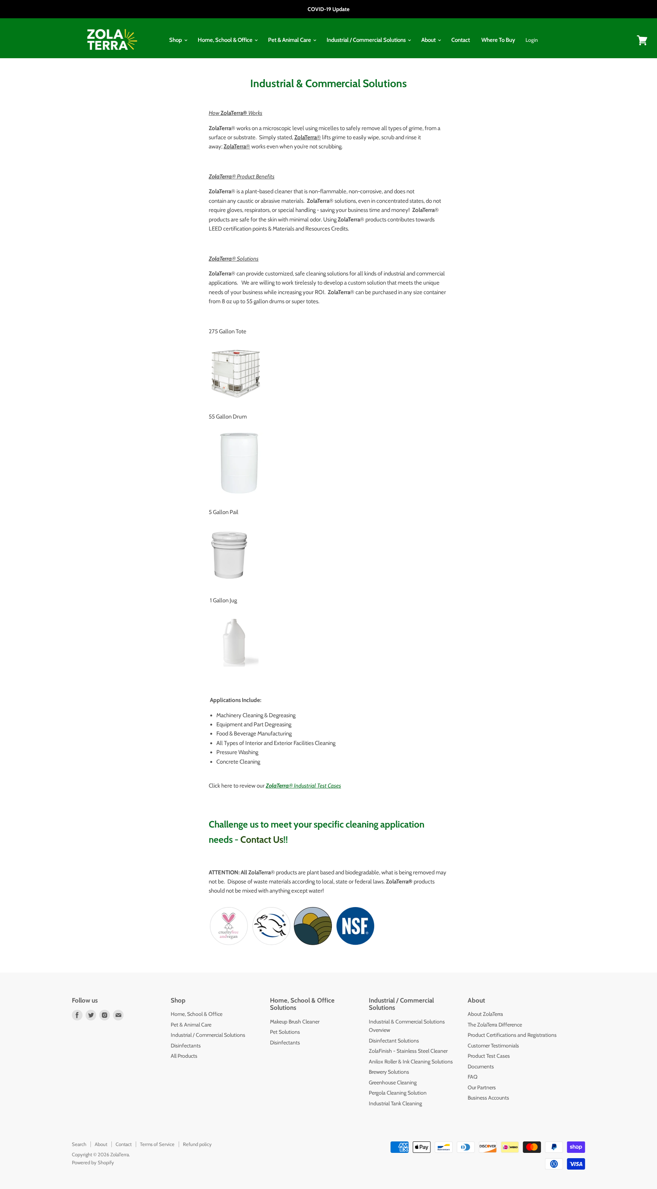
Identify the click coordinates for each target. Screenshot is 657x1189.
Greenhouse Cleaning (393, 1082)
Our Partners (482, 1087)
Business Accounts (488, 1097)
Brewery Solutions (389, 1071)
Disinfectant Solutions (394, 1040)
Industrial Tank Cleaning (395, 1103)
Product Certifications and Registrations (512, 1034)
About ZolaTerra (485, 1014)
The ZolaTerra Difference (495, 1024)
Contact (460, 40)
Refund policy (197, 1144)
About (429, 40)
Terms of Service (157, 1144)
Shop (176, 40)
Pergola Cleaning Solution (398, 1092)
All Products (184, 1055)
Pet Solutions (285, 1031)
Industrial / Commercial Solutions (367, 40)
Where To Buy (498, 40)
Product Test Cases (489, 1055)
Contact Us (261, 839)
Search (79, 1144)
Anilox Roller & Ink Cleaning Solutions (411, 1061)
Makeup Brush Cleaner (294, 1021)
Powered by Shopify (93, 1162)
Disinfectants (186, 1045)
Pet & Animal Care (290, 40)
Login (531, 40)
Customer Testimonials (493, 1045)
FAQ (473, 1076)
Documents (481, 1066)
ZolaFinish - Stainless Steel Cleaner (408, 1050)
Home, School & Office (226, 40)
